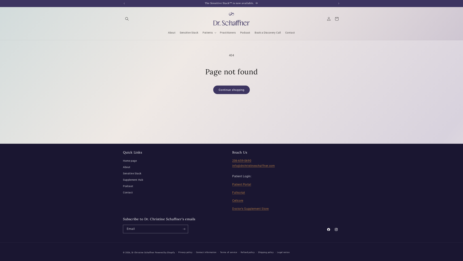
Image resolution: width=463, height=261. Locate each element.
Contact (128, 192)
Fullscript (238, 192)
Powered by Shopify (165, 252)
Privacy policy (185, 252)
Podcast (128, 186)
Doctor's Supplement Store (250, 208)
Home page (130, 160)
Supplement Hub (133, 179)
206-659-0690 (241, 160)
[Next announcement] (339, 3)
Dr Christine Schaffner (142, 252)
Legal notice (283, 252)
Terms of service (228, 252)
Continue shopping (231, 90)
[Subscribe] (184, 229)
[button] (127, 19)
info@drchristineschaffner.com (253, 165)
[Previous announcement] (124, 3)
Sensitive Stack (132, 173)
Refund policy (247, 252)
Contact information (206, 252)
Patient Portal (241, 184)
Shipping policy (266, 252)
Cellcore (237, 200)
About (126, 167)
